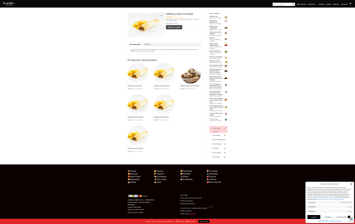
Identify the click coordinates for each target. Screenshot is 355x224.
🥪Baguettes (134, 179)
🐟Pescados (212, 174)
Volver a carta (174, 27)
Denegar (328, 217)
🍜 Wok (157, 182)
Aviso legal (183, 195)
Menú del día (301, 4)
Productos (311, 4)
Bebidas (336, 4)
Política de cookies (323, 221)
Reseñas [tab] (147, 44)
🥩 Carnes (211, 176)
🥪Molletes (185, 174)
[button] (351, 184)
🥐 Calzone (160, 174)
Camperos (187, 171)
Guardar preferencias (343, 217)
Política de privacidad (335, 221)
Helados (321, 4)
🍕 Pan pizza (160, 179)
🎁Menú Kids (134, 176)
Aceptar (314, 217)
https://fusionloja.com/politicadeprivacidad (321, 197)
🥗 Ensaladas (186, 179)
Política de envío (185, 198)
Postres (328, 4)
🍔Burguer (133, 174)
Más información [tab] (135, 44)
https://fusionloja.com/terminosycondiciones (331, 199)
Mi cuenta (344, 4)
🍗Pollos (184, 176)
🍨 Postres (211, 179)
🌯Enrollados (160, 176)
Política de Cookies (186, 201)
